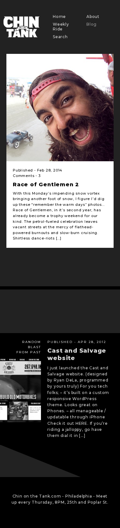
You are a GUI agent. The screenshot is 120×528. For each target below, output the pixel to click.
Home (59, 16)
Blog (91, 24)
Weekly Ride (61, 26)
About (93, 16)
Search (60, 36)
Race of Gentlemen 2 (46, 184)
